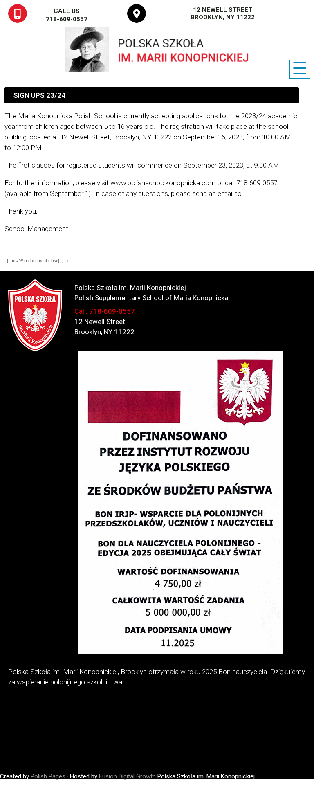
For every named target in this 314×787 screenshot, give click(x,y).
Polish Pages (48, 776)
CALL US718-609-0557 (66, 15)
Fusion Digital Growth (127, 776)
